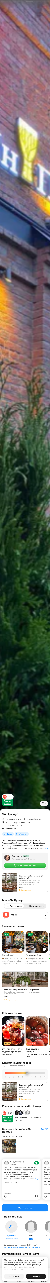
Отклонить (14, 1276)
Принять (35, 1276)
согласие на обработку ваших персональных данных (19, 1268)
